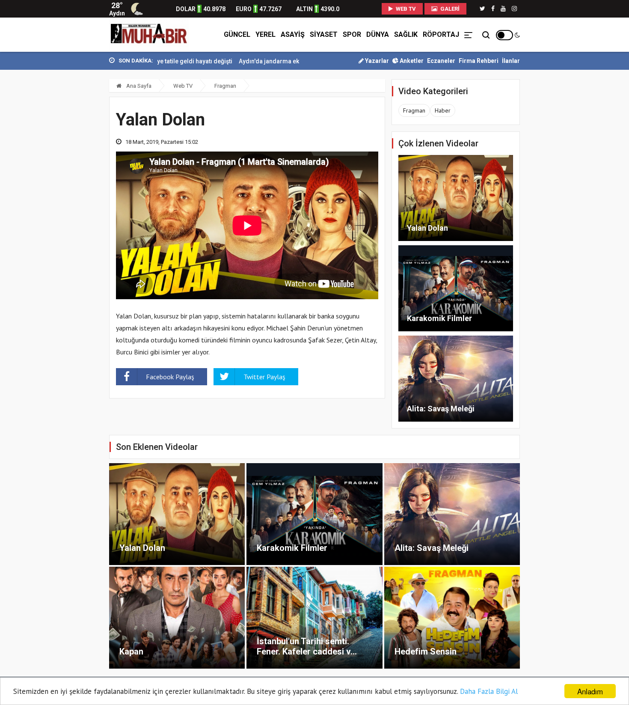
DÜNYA (377, 34)
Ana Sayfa (138, 86)
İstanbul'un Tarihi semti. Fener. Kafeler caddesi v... (307, 646)
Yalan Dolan (427, 227)
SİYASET (324, 34)
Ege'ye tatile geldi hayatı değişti (161, 61)
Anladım (590, 691)
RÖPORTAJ (441, 34)
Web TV (183, 86)
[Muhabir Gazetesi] (149, 34)
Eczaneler (441, 60)
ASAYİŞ (293, 34)
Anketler (411, 60)
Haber (443, 110)
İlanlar (511, 60)
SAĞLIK (406, 34)
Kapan (131, 651)
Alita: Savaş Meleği (441, 408)
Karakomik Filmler (439, 318)
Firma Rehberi (478, 60)
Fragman (225, 86)
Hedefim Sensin (426, 651)
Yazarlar (376, 60)
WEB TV (405, 9)
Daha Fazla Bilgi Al (489, 691)
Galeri (449, 9)
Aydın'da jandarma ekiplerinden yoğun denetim (278, 61)
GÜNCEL (237, 34)
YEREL (265, 34)
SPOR (352, 34)
